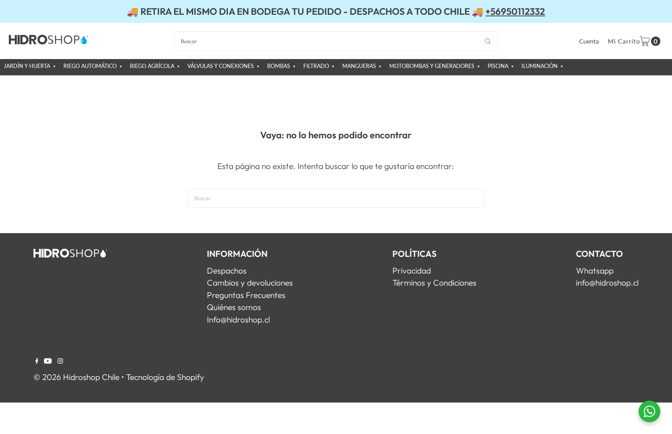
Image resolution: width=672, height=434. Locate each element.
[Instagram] (60, 360)
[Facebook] (36, 360)
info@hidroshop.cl (607, 282)
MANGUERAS (360, 66)
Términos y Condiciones (434, 282)
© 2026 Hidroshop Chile (76, 377)
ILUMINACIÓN (540, 66)
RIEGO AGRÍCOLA (153, 66)
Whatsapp (595, 270)
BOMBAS (279, 66)
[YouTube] (48, 360)
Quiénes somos (234, 307)
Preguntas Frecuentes (246, 295)
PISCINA (499, 66)
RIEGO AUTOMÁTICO (90, 66)
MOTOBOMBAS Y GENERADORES (432, 66)
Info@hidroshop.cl (238, 319)
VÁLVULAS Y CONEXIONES (221, 66)
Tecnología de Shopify (165, 377)
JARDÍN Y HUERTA (28, 66)
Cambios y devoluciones (250, 282)
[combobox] (336, 41)
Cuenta (589, 41)
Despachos (227, 270)
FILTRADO (317, 66)
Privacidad (411, 270)
